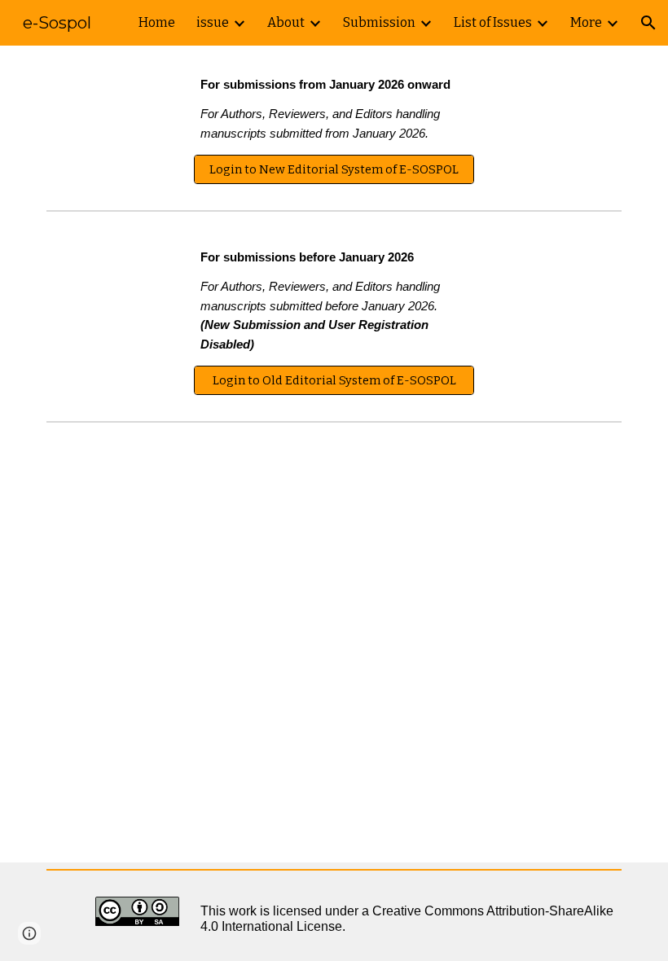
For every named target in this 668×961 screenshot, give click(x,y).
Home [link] (156, 22)
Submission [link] (379, 22)
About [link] (286, 22)
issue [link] (212, 22)
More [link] (586, 22)
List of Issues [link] (493, 22)
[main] (334, 110)
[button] (648, 22)
